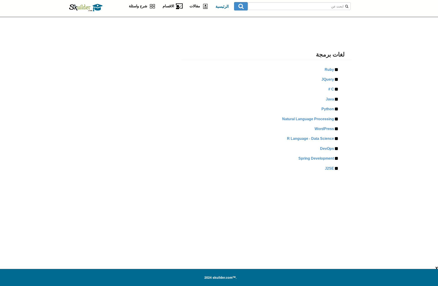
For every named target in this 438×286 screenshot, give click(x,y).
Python (327, 109)
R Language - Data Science (310, 138)
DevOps (327, 149)
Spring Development (316, 158)
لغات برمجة (330, 54)
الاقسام (169, 6)
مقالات (196, 6)
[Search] (241, 6)
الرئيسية (222, 6)
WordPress (324, 129)
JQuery (327, 79)
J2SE (329, 168)
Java (330, 99)
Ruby (329, 70)
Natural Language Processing (308, 119)
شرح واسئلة (139, 6)
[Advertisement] (126, 45)
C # (331, 89)
